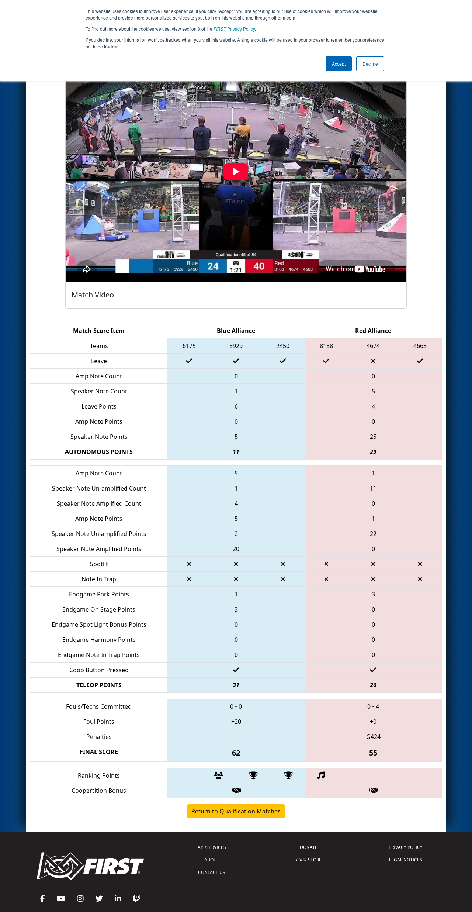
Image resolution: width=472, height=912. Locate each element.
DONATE (308, 847)
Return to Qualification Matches (236, 811)
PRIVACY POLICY (406, 847)
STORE (309, 860)
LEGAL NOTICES (405, 860)
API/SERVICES (212, 847)
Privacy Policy (234, 28)
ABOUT (211, 860)
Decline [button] (370, 64)
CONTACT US (211, 872)
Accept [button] (339, 64)
